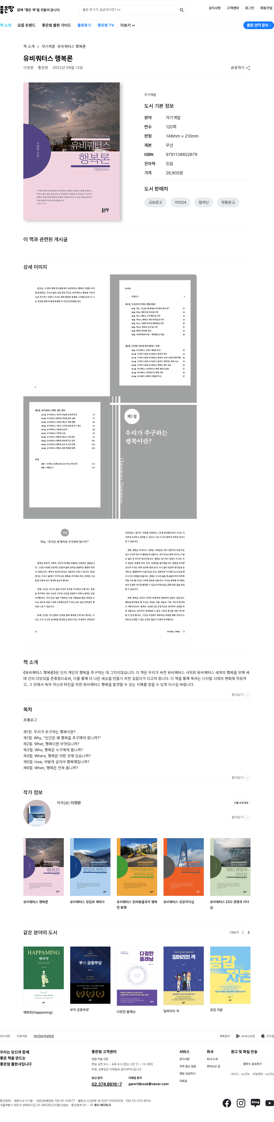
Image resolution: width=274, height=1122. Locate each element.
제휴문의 (225, 1036)
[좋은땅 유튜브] (269, 1103)
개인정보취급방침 (43, 1036)
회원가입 (266, 8)
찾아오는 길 (213, 1066)
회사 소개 (212, 1059)
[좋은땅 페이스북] (226, 1103)
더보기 (126, 25)
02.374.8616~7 (107, 1084)
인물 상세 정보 (241, 802)
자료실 (183, 1081)
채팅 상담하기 (187, 1073)
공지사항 (215, 8)
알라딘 (204, 202)
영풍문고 (228, 202)
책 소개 (5, 25)
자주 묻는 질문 (187, 1066)
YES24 (180, 202)
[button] (22, 244)
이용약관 (22, 1036)
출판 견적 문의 (257, 25)
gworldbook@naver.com (148, 1084)
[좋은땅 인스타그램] (241, 1103)
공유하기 (238, 67)
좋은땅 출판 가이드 (56, 25)
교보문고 (155, 202)
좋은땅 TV (106, 25)
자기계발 (150, 95)
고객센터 (233, 8)
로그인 (249, 8)
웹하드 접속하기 (252, 1064)
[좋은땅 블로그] (255, 1103)
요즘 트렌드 (27, 25)
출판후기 (84, 25)
